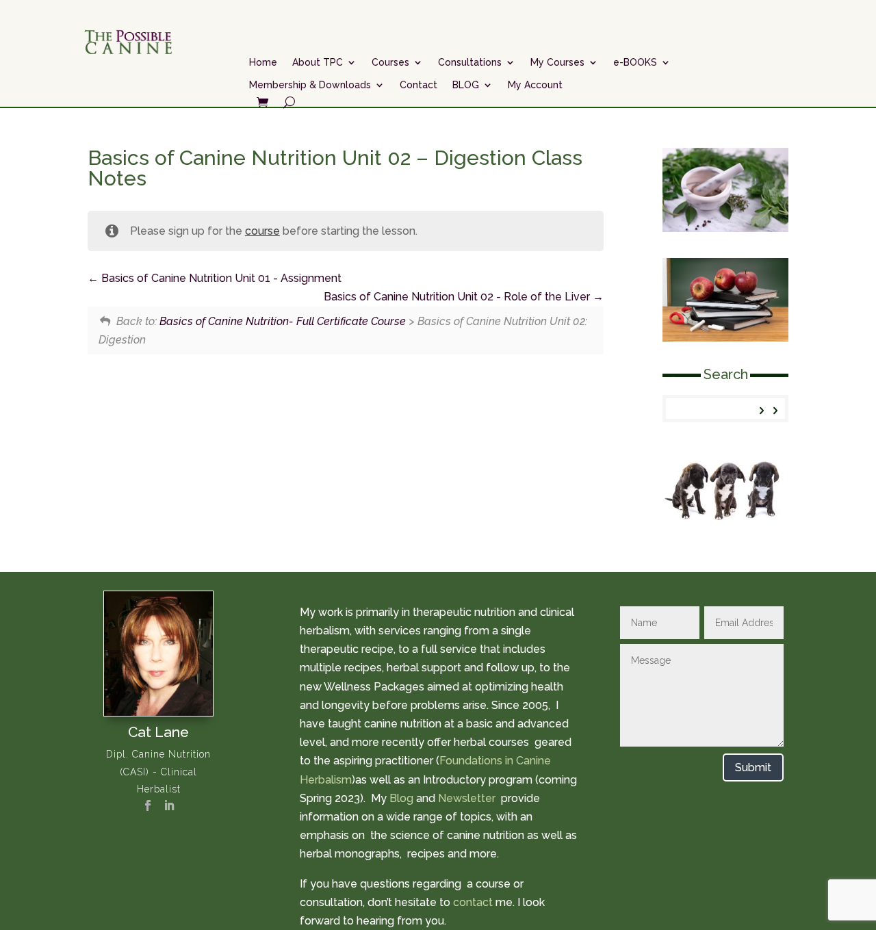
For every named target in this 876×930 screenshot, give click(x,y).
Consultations (470, 62)
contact (473, 902)
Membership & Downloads (310, 84)
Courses (390, 62)
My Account (535, 84)
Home (263, 62)
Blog (401, 798)
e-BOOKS (635, 62)
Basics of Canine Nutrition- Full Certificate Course (282, 321)
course (262, 230)
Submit (753, 767)
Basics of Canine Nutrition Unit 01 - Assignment (220, 278)
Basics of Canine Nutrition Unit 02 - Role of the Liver (458, 296)
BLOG (465, 84)
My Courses (557, 62)
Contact (418, 84)
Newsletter (468, 798)
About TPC (317, 62)
